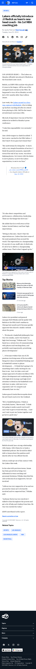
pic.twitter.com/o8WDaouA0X (19, 170)
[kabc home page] (5, 616)
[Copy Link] (26, 37)
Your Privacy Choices (16, 657)
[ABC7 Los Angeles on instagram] (13, 645)
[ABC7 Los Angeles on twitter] (9, 645)
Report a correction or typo (10, 516)
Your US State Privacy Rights (23, 659)
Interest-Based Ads (15, 661)
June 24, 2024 (18, 174)
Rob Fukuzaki (20, 30)
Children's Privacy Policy (8, 659)
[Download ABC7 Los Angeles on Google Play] (17, 650)
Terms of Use (5, 661)
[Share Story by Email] (21, 37)
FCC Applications (19, 663)
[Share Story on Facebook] (3, 37)
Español (19, 42)
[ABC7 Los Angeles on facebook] (4, 645)
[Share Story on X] (8, 37)
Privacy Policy (5, 657)
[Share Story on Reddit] (12, 37)
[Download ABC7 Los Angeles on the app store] (6, 650)
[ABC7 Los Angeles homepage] (8, 2)
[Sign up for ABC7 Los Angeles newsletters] (18, 645)
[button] (3, 3)
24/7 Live (15, 3)
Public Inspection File (7, 663)
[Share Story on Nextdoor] (17, 37)
